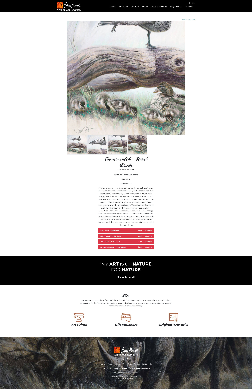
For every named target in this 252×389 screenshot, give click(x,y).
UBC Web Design (129, 378)
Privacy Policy (118, 372)
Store (118, 364)
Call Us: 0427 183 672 (111, 368)
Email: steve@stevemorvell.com (136, 368)
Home (184, 19)
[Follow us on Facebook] (189, 3)
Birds (193, 19)
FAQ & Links (147, 364)
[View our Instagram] (193, 3)
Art (189, 19)
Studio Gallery (134, 364)
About (110, 364)
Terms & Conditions (132, 372)
